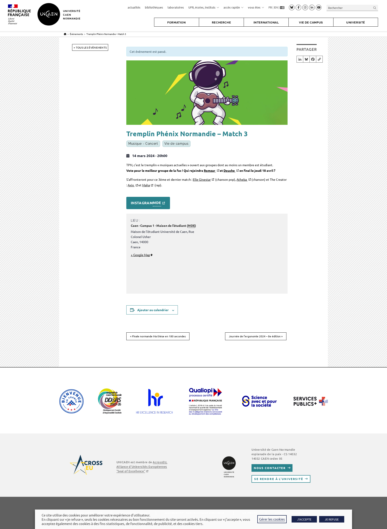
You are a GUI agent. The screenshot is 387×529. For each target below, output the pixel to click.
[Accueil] (65, 34)
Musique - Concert (143, 143)
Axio (131, 185)
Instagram (146, 202)
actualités (134, 7)
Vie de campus (176, 143)
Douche (229, 170)
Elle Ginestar (202, 179)
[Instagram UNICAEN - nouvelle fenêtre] (305, 8)
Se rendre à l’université (278, 479)
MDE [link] (157, 202)
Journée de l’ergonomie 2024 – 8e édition (256, 336)
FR (270, 7)
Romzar (210, 170)
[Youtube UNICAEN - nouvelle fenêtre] (318, 8)
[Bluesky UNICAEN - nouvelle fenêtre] (292, 7)
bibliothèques (154, 7)
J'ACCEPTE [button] (304, 519)
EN (276, 7)
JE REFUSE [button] (332, 519)
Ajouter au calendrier (153, 310)
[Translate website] (282, 7)
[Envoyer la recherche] (374, 8)
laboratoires (176, 7)
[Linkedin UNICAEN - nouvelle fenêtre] (312, 8)
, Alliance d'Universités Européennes (141, 466)
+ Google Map (140, 255)
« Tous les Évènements (90, 47)
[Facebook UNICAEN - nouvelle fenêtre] (298, 8)
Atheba (241, 179)
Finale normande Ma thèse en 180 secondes (158, 336)
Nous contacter (270, 468)
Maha (146, 185)
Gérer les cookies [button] (272, 519)
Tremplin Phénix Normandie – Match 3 (106, 34)
